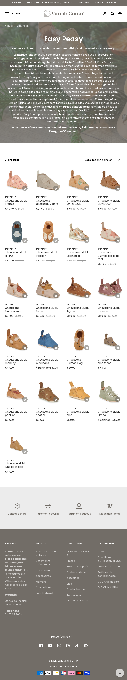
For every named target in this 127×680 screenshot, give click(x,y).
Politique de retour (109, 566)
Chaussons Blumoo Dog (75, 361)
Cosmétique (43, 587)
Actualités (73, 578)
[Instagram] (59, 645)
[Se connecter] (104, 13)
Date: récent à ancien (98, 160)
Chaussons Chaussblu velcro (47, 202)
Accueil (9, 25)
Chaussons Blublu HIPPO (16, 254)
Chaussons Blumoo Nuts (13, 309)
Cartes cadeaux (77, 572)
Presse (71, 561)
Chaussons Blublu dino (78, 413)
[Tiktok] (77, 645)
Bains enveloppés (77, 566)
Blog (69, 583)
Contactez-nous (77, 589)
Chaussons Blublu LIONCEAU (109, 202)
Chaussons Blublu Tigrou (78, 309)
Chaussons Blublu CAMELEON (78, 202)
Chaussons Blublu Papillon (47, 254)
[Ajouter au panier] (25, 188)
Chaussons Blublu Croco (109, 413)
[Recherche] (112, 13)
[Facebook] (41, 645)
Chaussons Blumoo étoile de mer (108, 256)
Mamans (41, 581)
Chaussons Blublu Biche (47, 309)
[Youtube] (50, 645)
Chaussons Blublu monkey (16, 361)
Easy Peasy (23, 25)
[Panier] (120, 13)
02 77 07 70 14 (13, 614)
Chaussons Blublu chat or (47, 413)
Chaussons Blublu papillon (16, 413)
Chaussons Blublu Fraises (16, 202)
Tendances (74, 595)
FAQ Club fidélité (108, 587)
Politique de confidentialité (107, 574)
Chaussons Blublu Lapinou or (78, 254)
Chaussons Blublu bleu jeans (47, 361)
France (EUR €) (60, 637)
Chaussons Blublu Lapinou (109, 309)
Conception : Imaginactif (63, 666)
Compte (103, 551)
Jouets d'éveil (44, 593)
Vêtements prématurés (43, 562)
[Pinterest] (68, 645)
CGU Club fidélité (108, 581)
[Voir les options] (86, 188)
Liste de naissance (78, 600)
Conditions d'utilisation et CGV (110, 559)
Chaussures (43, 570)
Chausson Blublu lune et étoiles (15, 465)
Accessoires (43, 576)
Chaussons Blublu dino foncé (109, 361)
